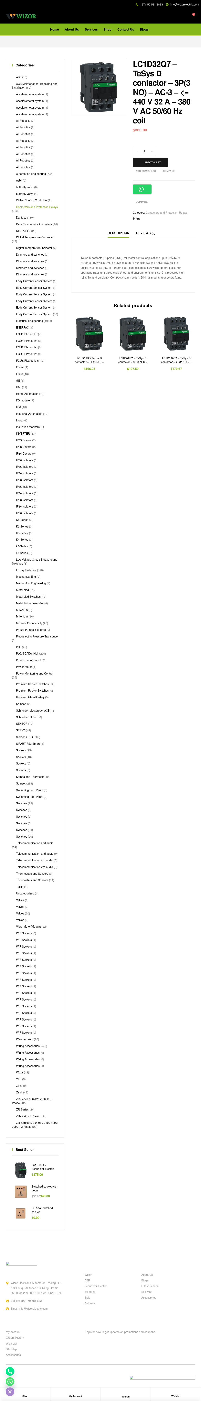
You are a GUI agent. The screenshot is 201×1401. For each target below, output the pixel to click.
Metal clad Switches (28, 596)
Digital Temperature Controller (35, 237)
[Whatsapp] (10, 1381)
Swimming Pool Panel (29, 790)
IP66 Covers (23, 447)
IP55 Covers (23, 440)
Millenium (22, 610)
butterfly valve (24, 187)
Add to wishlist (146, 171)
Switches (21, 803)
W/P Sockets (24, 933)
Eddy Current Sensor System (34, 281)
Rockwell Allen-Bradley (30, 697)
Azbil (19, 180)
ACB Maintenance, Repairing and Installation (35, 86)
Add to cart (152, 162)
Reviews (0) (145, 233)
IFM (18, 407)
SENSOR (21, 723)
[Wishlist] (176, 1393)
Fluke (19, 374)
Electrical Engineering (29, 321)
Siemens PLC (24, 737)
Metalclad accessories (30, 603)
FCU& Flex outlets (27, 360)
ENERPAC (22, 327)
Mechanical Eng (26, 576)
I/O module (23, 400)
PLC (18, 647)
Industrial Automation (29, 414)
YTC (18, 1079)
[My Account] (75, 1393)
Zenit (19, 1086)
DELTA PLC (23, 231)
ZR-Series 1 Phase (28, 1116)
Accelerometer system (30, 94)
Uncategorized (25, 893)
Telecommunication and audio (34, 843)
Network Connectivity (29, 623)
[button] (117, 68)
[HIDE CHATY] (10, 1391)
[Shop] (25, 1393)
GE (18, 380)
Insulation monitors (28, 427)
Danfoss (21, 217)
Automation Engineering (31, 174)
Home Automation (27, 394)
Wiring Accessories (28, 1046)
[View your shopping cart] (191, 16)
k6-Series (22, 553)
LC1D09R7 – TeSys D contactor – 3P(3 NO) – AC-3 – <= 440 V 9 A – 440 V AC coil (132, 360)
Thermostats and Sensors (32, 873)
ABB (18, 77)
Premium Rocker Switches (32, 684)
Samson (21, 704)
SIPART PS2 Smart (28, 743)
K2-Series (22, 526)
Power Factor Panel (28, 660)
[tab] (118, 233)
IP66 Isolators (24, 460)
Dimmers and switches (30, 254)
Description (118, 233)
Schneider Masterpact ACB (33, 710)
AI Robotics (23, 121)
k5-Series (22, 546)
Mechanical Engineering (31, 583)
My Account (75, 1396)
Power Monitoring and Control (34, 673)
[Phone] (10, 1371)
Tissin (19, 887)
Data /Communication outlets (34, 224)
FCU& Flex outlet (26, 334)
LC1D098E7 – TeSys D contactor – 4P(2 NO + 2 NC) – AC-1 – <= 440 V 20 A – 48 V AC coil (176, 360)
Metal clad (22, 590)
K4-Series (22, 539)
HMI (18, 387)
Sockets (21, 750)
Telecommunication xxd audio (34, 860)
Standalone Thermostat (30, 777)
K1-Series (22, 520)
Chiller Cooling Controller (31, 200)
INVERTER (23, 433)
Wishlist (175, 1396)
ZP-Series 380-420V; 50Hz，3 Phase (32, 1101)
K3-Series (22, 533)
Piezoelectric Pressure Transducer (37, 636)
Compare (169, 171)
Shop (25, 1396)
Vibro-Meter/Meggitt (28, 926)
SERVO (20, 730)
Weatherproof (24, 1039)
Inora (19, 420)
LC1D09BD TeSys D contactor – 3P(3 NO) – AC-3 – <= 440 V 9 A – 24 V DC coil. (89, 360)
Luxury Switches (26, 570)
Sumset (21, 783)
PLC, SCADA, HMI (27, 653)
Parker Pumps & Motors (31, 630)
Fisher (20, 367)
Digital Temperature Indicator (34, 248)
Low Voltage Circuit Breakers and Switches (34, 561)
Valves (20, 900)
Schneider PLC (25, 717)
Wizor (19, 1072)
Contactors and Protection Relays (166, 212)
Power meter (24, 667)
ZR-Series (22, 1109)
